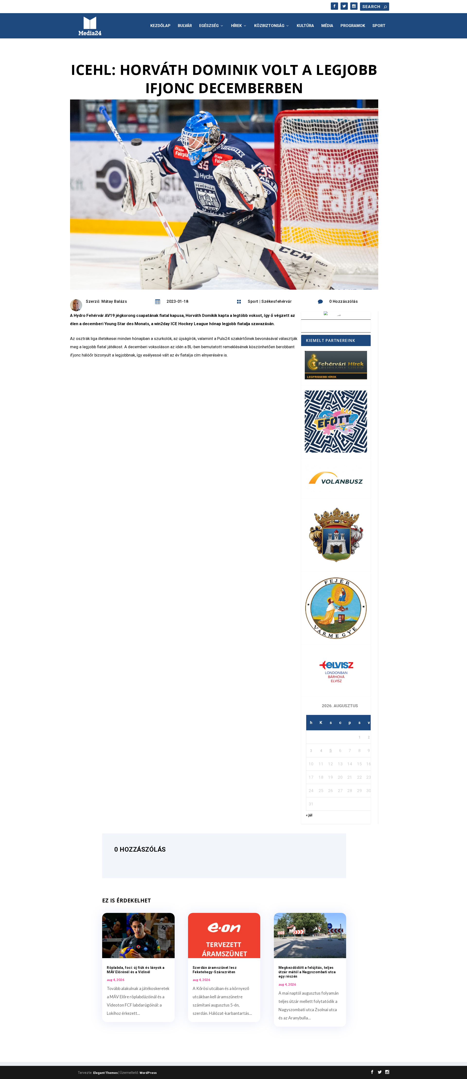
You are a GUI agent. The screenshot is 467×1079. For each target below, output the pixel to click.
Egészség (209, 26)
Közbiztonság (269, 26)
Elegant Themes (105, 1073)
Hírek (236, 26)
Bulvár (185, 26)
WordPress (148, 1073)
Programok (353, 26)
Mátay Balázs (114, 301)
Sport (379, 26)
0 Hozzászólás (343, 301)
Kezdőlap (160, 26)
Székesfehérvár (276, 301)
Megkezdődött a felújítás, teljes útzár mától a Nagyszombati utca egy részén (307, 972)
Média (327, 26)
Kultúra (305, 26)
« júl (309, 815)
